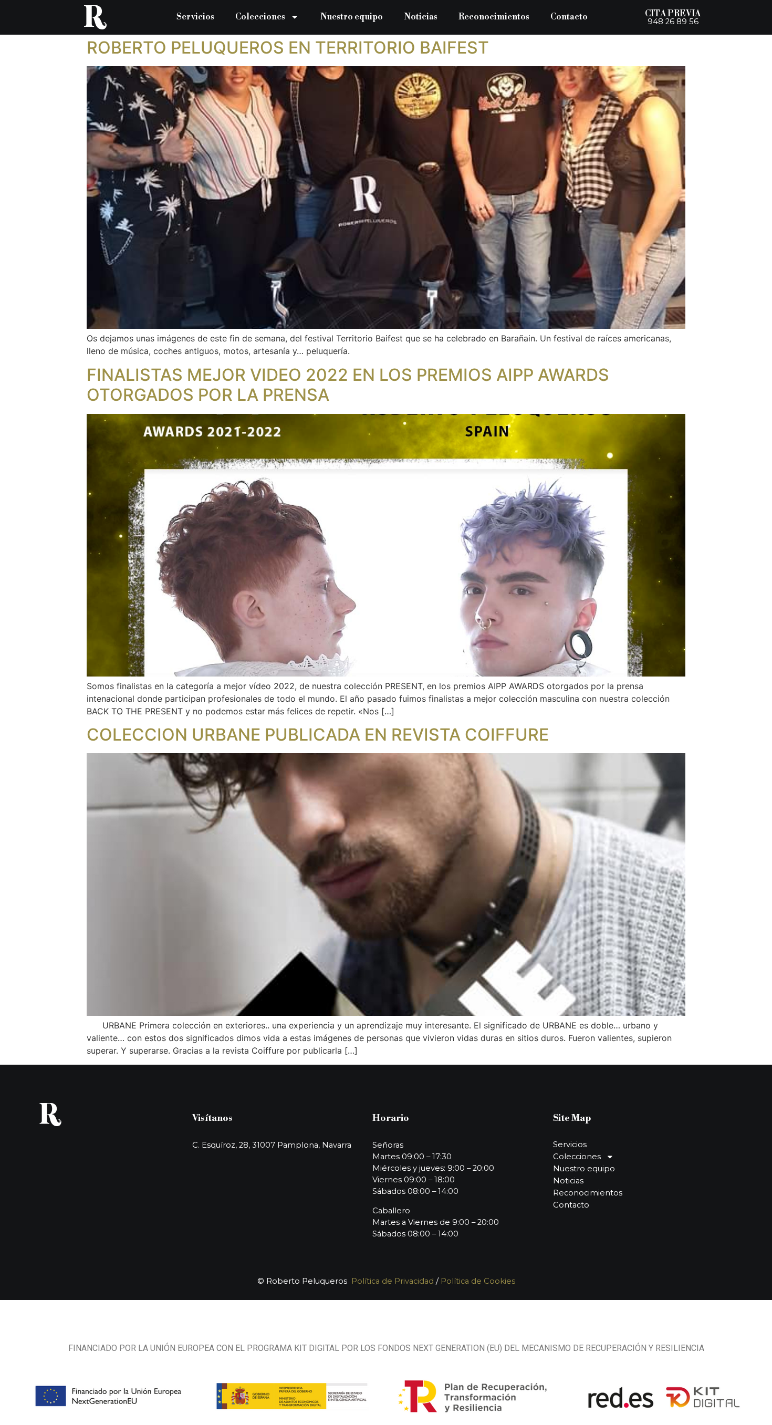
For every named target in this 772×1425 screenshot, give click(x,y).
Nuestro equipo (351, 17)
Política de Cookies (478, 1281)
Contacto (569, 17)
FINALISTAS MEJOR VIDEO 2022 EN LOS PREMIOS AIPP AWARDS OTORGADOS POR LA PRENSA (348, 385)
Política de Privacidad (392, 1281)
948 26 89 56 (673, 21)
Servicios (195, 17)
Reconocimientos (493, 17)
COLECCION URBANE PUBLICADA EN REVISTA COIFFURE (318, 734)
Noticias (420, 17)
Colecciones (260, 17)
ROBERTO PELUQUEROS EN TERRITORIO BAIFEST (288, 47)
